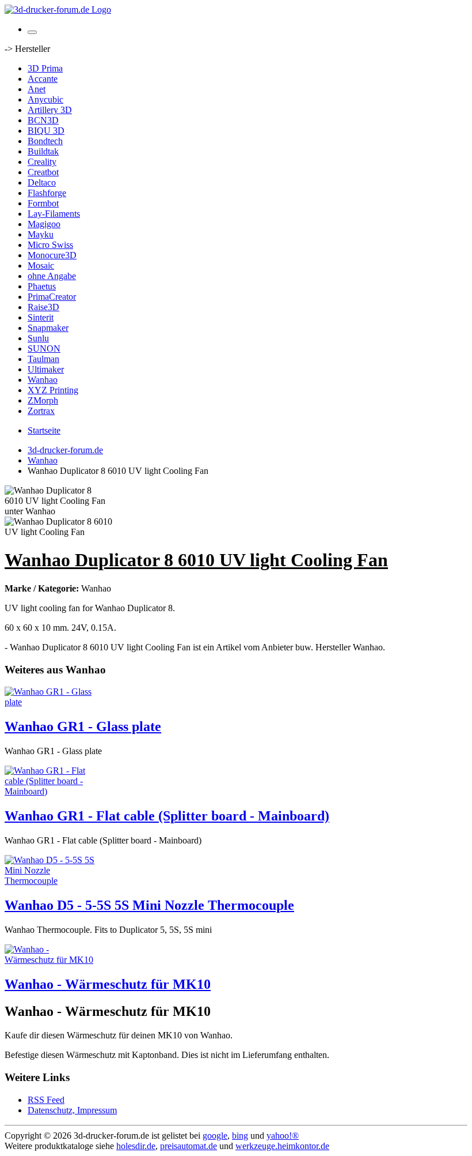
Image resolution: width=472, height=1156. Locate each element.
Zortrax (41, 411)
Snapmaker (48, 328)
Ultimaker (46, 369)
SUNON (44, 348)
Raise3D (43, 307)
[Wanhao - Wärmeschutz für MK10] (51, 960)
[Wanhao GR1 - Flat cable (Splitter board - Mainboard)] (51, 791)
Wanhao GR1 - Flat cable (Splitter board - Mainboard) (167, 815)
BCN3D (43, 120)
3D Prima (45, 68)
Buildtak (43, 151)
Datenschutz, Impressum (72, 1110)
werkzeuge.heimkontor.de (282, 1146)
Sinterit (41, 317)
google (215, 1135)
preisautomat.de (188, 1146)
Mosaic (41, 265)
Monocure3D (52, 255)
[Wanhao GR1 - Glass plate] (51, 702)
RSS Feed (46, 1100)
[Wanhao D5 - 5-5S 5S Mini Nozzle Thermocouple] (51, 881)
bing (240, 1135)
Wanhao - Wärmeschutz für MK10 (108, 984)
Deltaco (42, 182)
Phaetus (42, 286)
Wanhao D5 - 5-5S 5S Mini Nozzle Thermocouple (149, 905)
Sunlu (38, 338)
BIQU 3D (46, 130)
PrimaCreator (52, 297)
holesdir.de (135, 1146)
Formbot (43, 203)
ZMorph (43, 400)
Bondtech (45, 141)
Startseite (44, 430)
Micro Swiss (50, 245)
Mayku (41, 234)
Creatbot (43, 172)
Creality (42, 162)
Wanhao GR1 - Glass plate (83, 726)
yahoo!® (283, 1135)
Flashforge (47, 193)
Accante (43, 79)
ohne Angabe (52, 276)
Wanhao (43, 380)
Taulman (43, 359)
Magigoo (44, 224)
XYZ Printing (53, 390)
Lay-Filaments (54, 214)
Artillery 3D (50, 110)
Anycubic (45, 99)
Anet (36, 89)
